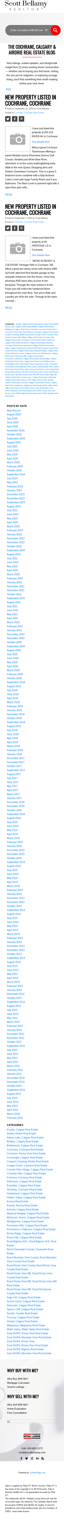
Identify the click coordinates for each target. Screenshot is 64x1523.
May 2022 (12, 566)
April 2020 (12, 666)
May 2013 (12, 974)
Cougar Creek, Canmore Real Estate (27, 1165)
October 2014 (14, 906)
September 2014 (16, 910)
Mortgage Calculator (18, 1383)
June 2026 (12, 422)
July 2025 (12, 446)
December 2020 (16, 634)
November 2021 (16, 590)
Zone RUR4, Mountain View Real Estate (29, 1337)
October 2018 (14, 718)
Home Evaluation (16, 1408)
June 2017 (12, 782)
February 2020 (15, 674)
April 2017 (12, 790)
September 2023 (16, 502)
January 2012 (14, 1030)
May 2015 (12, 878)
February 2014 (15, 938)
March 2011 (13, 1066)
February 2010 (15, 1118)
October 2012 (14, 998)
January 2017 (14, 798)
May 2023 (12, 518)
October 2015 (14, 858)
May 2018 (12, 738)
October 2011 (14, 1042)
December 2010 (16, 1078)
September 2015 (16, 862)
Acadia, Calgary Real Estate (26, 324)
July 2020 (12, 654)
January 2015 (14, 894)
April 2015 (12, 882)
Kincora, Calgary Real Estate (22, 351)
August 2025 (14, 442)
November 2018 (16, 714)
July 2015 (12, 870)
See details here (41, 142)
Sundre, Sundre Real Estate (22, 1313)
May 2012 (12, 1018)
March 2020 (13, 670)
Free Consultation (17, 1413)
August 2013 (14, 962)
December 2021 (16, 586)
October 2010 (14, 1086)
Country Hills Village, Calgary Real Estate (27, 337)
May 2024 (12, 482)
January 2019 (14, 710)
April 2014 (12, 930)
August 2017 (14, 774)
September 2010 (16, 1090)
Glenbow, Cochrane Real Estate (24, 1189)
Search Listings (15, 1387)
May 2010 (12, 1106)
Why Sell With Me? (17, 1404)
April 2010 (12, 1109)
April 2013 (12, 978)
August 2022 (14, 554)
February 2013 (15, 986)
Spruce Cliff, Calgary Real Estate (34, 380)
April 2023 (12, 522)
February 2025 (15, 466)
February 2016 (15, 842)
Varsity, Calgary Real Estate (22, 1321)
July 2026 (12, 418)
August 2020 (14, 650)
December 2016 (16, 802)
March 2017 (13, 794)
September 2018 (16, 722)
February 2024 (15, 486)
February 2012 (15, 1026)
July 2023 (12, 510)
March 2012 (13, 1022)
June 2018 (12, 734)
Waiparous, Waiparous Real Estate (28, 385)
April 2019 (12, 698)
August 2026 (14, 414)
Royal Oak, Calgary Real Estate (27, 361)
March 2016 (13, 838)
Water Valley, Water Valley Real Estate (28, 1329)
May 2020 (12, 662)
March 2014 (13, 934)
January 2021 (14, 630)
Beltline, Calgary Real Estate (43, 327)
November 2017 (16, 762)
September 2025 (16, 438)
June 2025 (12, 450)
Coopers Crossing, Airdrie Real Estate (19, 335)
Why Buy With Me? (17, 1378)
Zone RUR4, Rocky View (21, 1341)
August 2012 (14, 1006)
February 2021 (15, 626)
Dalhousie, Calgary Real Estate (24, 1181)
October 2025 (14, 434)
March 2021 (13, 622)
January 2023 (14, 534)
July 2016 (12, 822)
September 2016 (16, 814)
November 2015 (16, 854)
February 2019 (15, 706)
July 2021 (12, 606)
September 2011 (16, 1046)
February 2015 (15, 890)
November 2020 (16, 638)
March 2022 (13, 574)
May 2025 (12, 454)
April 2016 (12, 834)
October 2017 (14, 766)
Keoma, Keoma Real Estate (22, 1205)
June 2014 (12, 922)
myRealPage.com (38, 1472)
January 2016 (14, 846)
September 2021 (16, 598)
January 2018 (14, 754)
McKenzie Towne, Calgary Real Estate (26, 353)
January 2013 (14, 990)
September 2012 (16, 1002)
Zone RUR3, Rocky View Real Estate (34, 388)
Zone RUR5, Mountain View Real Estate (29, 1353)
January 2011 (14, 1074)
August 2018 (14, 726)
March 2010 (13, 1114)
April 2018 (12, 742)
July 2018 (12, 730)
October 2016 (14, 810)
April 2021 (12, 618)
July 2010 (12, 1098)
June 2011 (12, 1054)
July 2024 (12, 478)
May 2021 (12, 614)
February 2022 (15, 578)
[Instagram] (32, 1458)
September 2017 (16, 770)
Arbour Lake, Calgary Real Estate (18, 327)
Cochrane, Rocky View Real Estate (18, 332)
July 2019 (12, 690)
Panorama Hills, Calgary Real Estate (29, 356)
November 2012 (16, 994)
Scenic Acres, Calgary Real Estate (35, 377)
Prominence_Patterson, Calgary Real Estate (22, 359)
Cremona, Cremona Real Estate (34, 340)
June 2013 (12, 970)
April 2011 (12, 1062)
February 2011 (15, 1070)
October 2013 (14, 954)
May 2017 (12, 786)
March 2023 (13, 526)
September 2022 (16, 550)
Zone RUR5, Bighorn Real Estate (24, 393)
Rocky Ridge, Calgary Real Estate (26, 1233)
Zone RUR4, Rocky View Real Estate (27, 1345)
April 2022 (12, 570)
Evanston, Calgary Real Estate (33, 343)
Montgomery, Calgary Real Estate (25, 1221)
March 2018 (13, 746)
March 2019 (13, 702)
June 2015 (12, 874)
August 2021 (14, 602)
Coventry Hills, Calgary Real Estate (26, 1173)
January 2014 (14, 942)
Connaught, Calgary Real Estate (45, 332)
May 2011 (12, 1058)
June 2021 (12, 610)
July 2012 (12, 1010)
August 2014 (14, 914)
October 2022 (14, 546)
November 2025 (16, 430)
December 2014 (16, 898)
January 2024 (14, 490)
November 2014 (16, 902)
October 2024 (14, 470)
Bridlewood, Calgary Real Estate (17, 329)
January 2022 (14, 582)
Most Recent (14, 410)
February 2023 (15, 530)
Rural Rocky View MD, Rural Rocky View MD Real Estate (27, 375)
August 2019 (14, 686)
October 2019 (14, 678)
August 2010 (14, 1094)
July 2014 (12, 918)
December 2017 (16, 758)
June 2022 (12, 562)
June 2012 (12, 1014)
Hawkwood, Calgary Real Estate (35, 345)
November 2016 (16, 806)
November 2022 (16, 542)
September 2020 (16, 646)
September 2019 (16, 682)
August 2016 (14, 818)
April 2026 (12, 426)
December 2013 (16, 946)
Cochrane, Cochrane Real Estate (29, 112)
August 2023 (14, 506)
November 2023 (16, 498)
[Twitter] (27, 1458)
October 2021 (14, 594)
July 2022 (12, 558)
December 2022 (16, 538)
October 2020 (14, 642)
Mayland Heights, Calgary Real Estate (28, 1213)
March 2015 (13, 886)
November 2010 (16, 1081)
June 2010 (12, 1101)
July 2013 (12, 966)
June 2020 (12, 658)
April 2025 (12, 458)
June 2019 (12, 694)
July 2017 (12, 778)
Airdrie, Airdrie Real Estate (48, 324)
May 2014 (12, 926)
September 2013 (16, 958)
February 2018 (15, 750)
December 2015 (16, 850)
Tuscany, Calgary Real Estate (32, 382)
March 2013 (13, 982)
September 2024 (16, 474)
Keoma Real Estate (34, 348)
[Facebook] (21, 1458)
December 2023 (16, 494)
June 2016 (12, 826)
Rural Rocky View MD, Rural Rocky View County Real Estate (34, 372)
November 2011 (15, 1038)
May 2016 (12, 830)
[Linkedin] (37, 1458)
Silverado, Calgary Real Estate (24, 1305)
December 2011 (15, 1034)
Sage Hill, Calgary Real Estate (24, 1297)
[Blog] (43, 1458)
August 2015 (14, 866)
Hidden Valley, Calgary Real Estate (26, 1197)
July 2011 (12, 1050)
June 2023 (12, 514)
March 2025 (13, 462)
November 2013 (16, 950)
